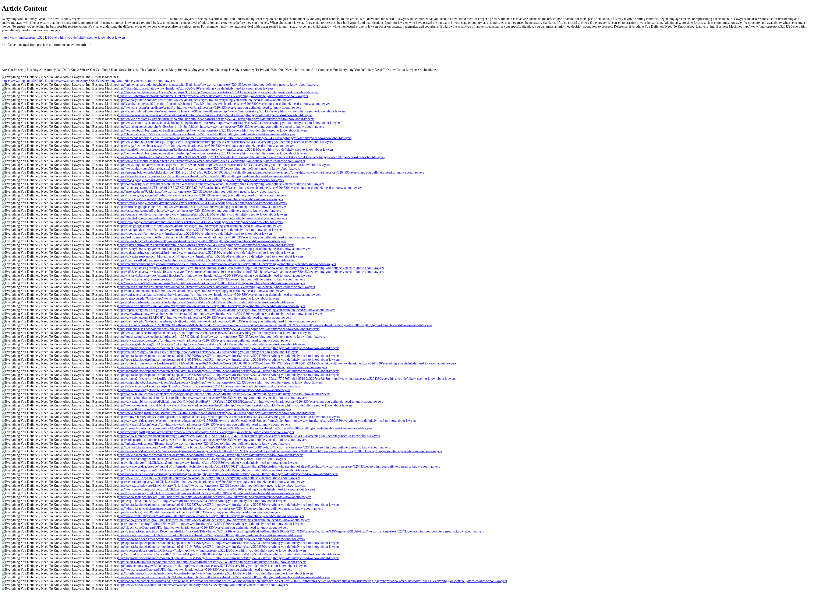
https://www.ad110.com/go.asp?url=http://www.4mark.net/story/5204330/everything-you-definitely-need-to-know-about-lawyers (204, 424)
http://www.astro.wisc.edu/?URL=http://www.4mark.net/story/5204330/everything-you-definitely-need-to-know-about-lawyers (203, 585)
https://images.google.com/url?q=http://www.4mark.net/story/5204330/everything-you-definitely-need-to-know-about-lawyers (202, 195)
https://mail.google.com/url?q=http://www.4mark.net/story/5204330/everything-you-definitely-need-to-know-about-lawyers (200, 229)
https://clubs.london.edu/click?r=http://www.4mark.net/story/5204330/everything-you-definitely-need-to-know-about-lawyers (201, 291)
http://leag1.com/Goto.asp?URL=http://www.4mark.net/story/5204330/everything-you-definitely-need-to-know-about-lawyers (202, 501)
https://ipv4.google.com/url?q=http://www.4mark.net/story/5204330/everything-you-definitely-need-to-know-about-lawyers (200, 222)
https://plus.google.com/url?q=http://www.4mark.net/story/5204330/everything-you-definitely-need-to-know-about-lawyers (200, 226)
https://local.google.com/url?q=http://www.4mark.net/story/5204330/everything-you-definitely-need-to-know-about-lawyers (200, 199)
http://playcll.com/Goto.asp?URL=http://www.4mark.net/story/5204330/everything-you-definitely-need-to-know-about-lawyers (203, 527)
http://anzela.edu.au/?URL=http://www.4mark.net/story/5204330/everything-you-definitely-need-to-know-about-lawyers (198, 191)
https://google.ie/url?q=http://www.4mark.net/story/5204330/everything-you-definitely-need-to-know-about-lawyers (195, 233)
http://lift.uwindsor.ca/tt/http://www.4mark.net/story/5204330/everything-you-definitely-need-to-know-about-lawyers (195, 88)
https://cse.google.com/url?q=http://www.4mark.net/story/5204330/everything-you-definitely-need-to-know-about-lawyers (199, 210)
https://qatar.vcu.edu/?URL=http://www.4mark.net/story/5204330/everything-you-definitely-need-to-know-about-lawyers (199, 298)
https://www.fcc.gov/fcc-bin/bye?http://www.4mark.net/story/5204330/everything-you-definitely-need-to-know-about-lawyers (202, 241)
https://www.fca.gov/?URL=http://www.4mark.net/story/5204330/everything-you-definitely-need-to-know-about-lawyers (199, 512)
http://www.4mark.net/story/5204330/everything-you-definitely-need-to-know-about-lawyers (63, 37)
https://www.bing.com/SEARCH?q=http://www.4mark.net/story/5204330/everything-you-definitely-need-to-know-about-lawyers (88, 81)
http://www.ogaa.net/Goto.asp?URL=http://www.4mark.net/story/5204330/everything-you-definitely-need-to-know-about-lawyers (205, 569)
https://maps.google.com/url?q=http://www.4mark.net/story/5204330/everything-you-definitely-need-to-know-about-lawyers (201, 180)
